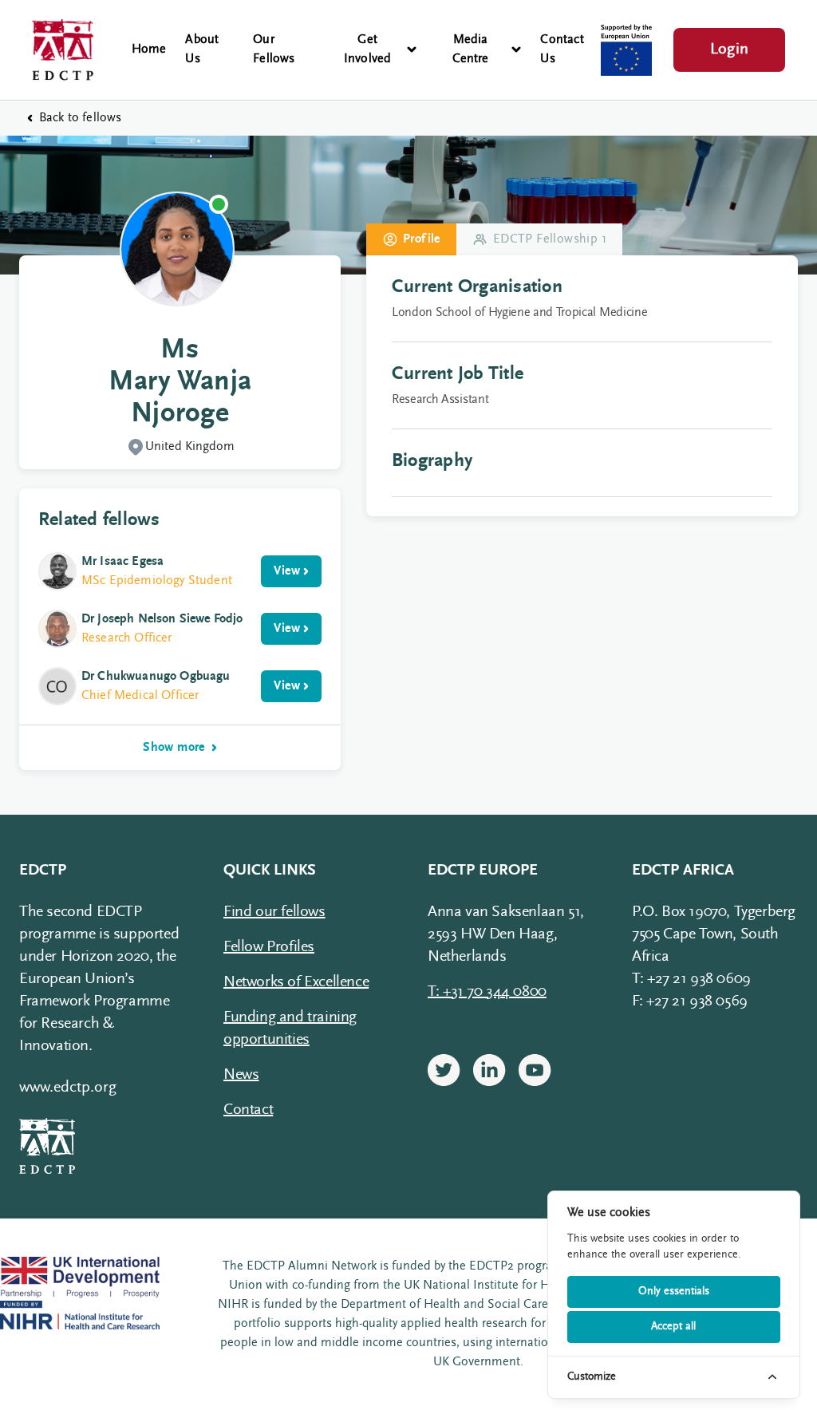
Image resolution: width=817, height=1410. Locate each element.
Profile (421, 239)
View (287, 571)
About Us (202, 49)
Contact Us (561, 49)
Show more (174, 747)
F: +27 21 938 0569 (690, 1001)
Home (149, 49)
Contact (248, 1110)
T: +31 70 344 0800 (487, 992)
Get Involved (368, 49)
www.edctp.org (67, 1088)
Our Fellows (273, 49)
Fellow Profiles (268, 947)
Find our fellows (274, 912)
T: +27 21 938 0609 (691, 979)
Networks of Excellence (296, 982)
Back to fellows (80, 118)
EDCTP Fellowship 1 (549, 239)
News (241, 1075)
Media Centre (470, 49)
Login (729, 49)
